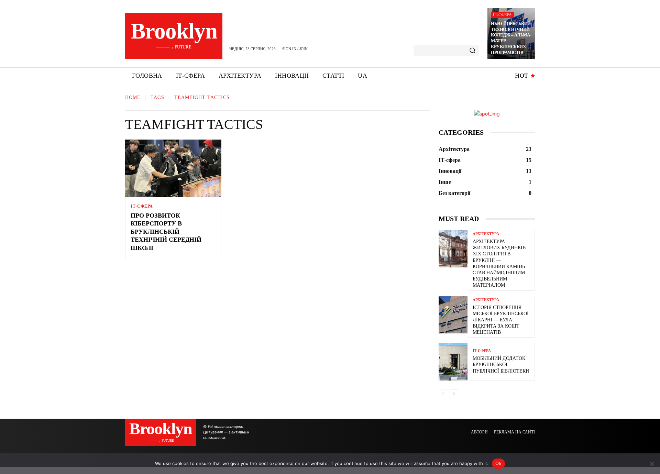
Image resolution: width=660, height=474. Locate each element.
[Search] (472, 50)
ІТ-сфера (502, 14)
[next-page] (454, 393)
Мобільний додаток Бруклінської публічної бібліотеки (501, 364)
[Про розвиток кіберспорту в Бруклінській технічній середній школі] (173, 168)
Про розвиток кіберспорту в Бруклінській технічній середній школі (166, 231)
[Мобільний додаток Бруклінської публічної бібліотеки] (453, 361)
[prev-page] (443, 393)
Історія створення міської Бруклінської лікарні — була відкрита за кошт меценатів (501, 320)
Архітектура (486, 234)
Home (133, 97)
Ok (498, 463)
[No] (651, 463)
